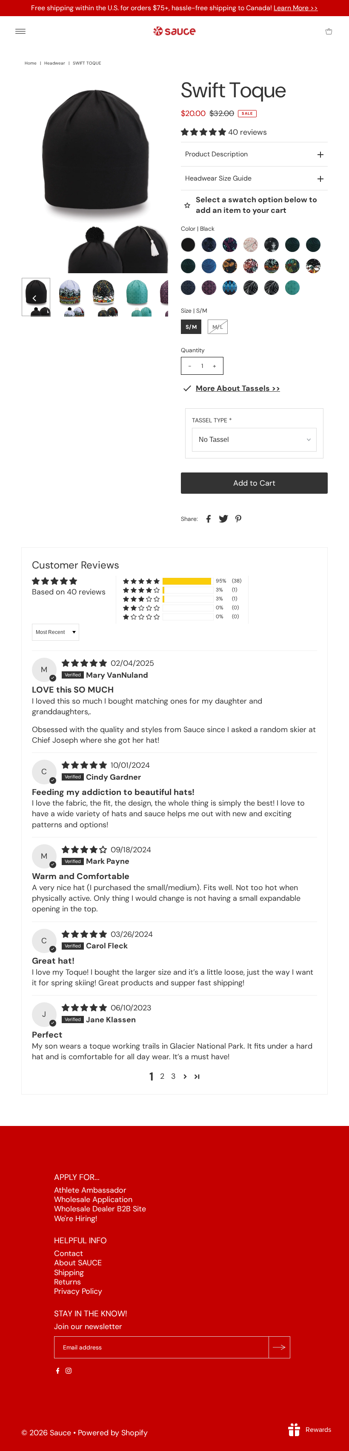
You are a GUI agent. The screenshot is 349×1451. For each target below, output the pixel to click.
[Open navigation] (20, 31)
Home (31, 63)
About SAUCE (78, 1263)
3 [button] (173, 1076)
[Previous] (35, 91)
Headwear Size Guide (218, 178)
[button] (204, 132)
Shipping (69, 1272)
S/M (191, 327)
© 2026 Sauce (46, 1433)
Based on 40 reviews (69, 592)
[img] (85, 663)
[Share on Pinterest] (238, 518)
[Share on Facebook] (208, 518)
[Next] (55, 91)
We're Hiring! (75, 1218)
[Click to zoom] (154, 91)
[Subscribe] (279, 1347)
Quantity (193, 350)
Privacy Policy (78, 1291)
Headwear (54, 63)
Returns (67, 1282)
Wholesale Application (93, 1199)
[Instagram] (69, 1371)
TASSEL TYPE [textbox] (212, 420)
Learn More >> (296, 7)
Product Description (216, 154)
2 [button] (162, 1076)
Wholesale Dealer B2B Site (100, 1209)
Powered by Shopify (113, 1433)
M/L (217, 327)
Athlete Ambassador (90, 1190)
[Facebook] (58, 1371)
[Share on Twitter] (223, 518)
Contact (68, 1253)
